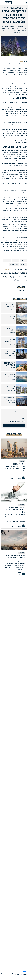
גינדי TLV (23, 261)
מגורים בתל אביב (7, 261)
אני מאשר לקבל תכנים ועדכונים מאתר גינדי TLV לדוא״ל (16, 421)
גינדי (18, 241)
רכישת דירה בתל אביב (14, 264)
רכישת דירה (23, 264)
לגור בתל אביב (15, 261)
